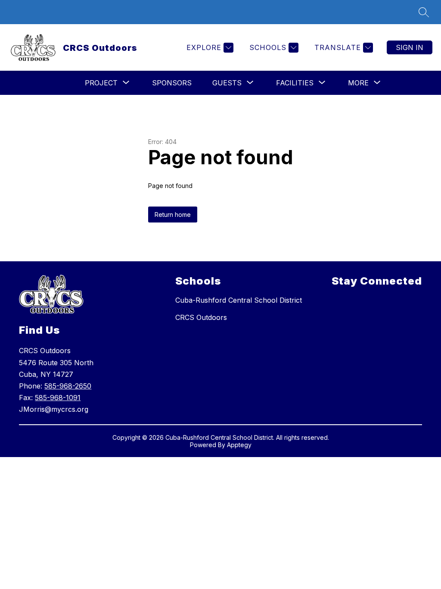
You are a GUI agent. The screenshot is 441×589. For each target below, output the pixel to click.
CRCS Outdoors (201, 317)
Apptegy (239, 444)
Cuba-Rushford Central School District (238, 300)
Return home (173, 214)
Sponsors (172, 82)
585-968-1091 (58, 397)
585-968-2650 (67, 386)
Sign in (409, 47)
